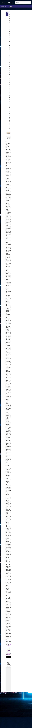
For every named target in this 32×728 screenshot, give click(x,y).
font (8, 651)
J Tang (9, 645)
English (8, 650)
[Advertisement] (19, 35)
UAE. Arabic (8, 654)
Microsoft (8, 653)
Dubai (8, 649)
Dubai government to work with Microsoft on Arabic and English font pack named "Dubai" (9, 70)
